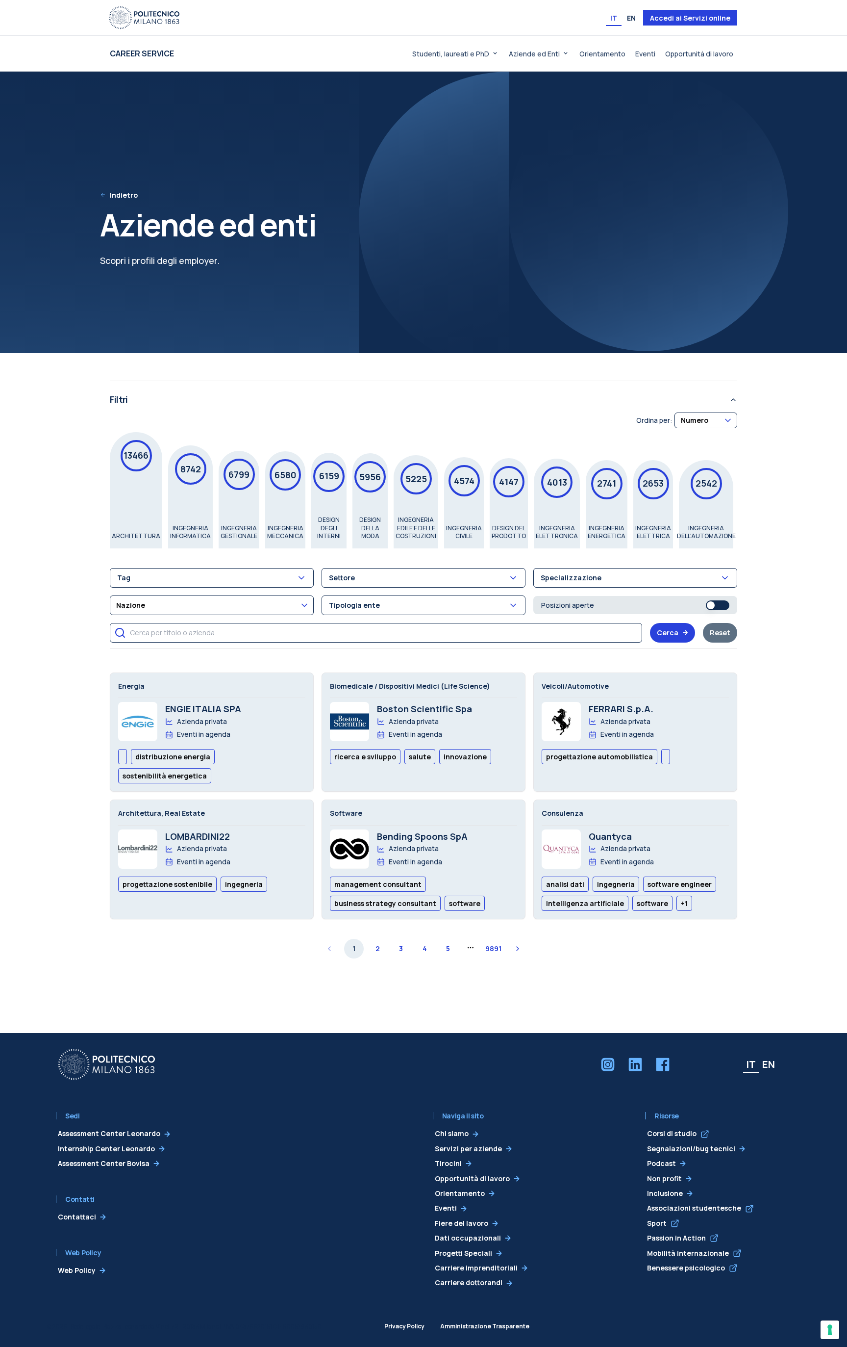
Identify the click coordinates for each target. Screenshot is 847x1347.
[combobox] (706, 420)
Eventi (645, 53)
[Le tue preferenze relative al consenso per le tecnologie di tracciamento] (830, 1330)
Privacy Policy (404, 1326)
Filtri (118, 399)
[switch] (717, 605)
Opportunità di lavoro (699, 53)
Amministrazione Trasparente (484, 1326)
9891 (493, 948)
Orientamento (602, 53)
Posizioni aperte (567, 605)
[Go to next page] (517, 948)
